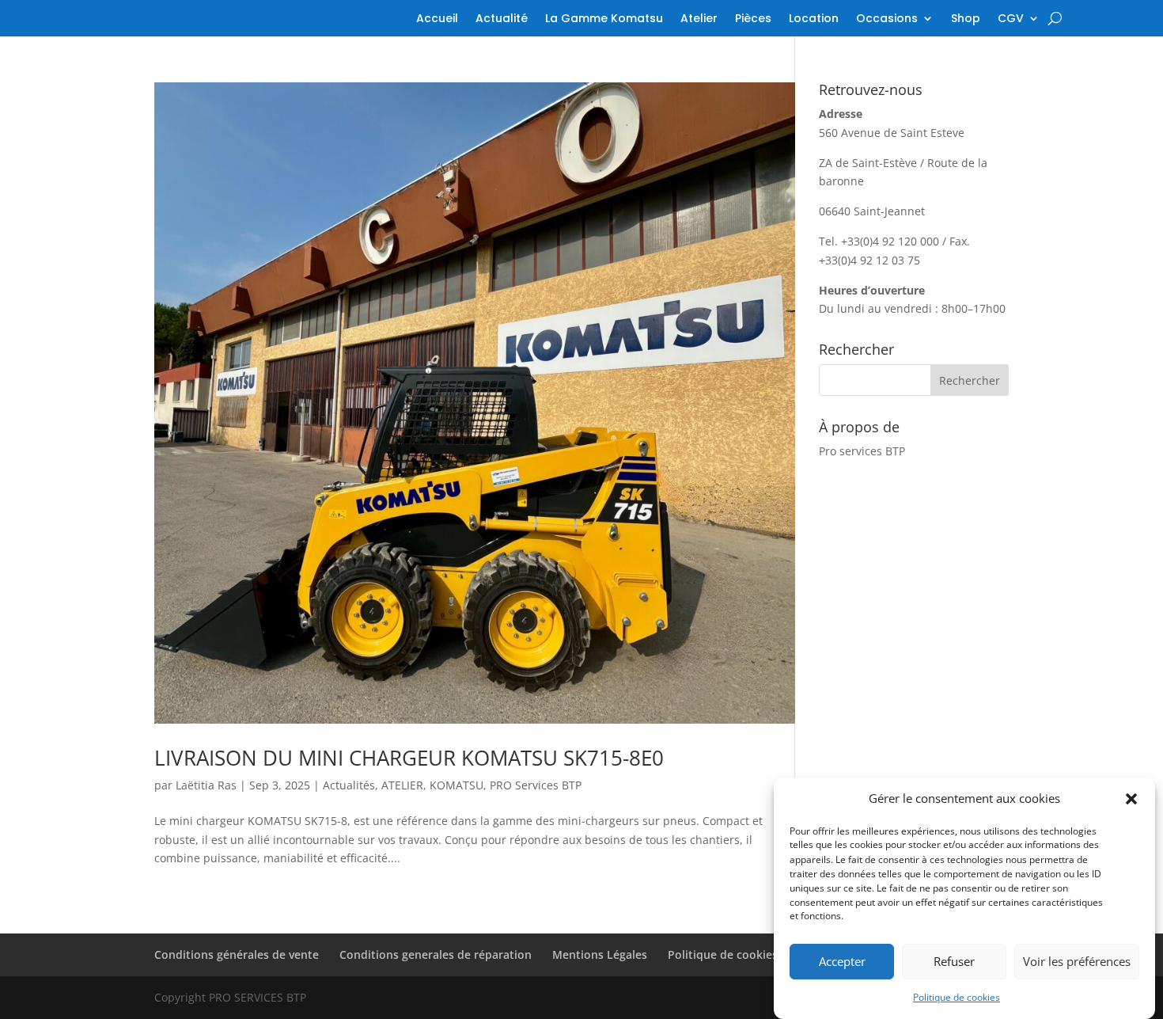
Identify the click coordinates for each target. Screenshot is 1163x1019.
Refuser (954, 962)
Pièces (753, 19)
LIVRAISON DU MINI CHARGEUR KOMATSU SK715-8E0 (409, 757)
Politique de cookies (956, 997)
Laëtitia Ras (206, 785)
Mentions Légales (599, 954)
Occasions (887, 19)
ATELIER (402, 785)
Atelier (699, 19)
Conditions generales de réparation (435, 954)
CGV (1011, 19)
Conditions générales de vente (236, 954)
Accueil (437, 19)
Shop (965, 19)
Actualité (501, 19)
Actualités (349, 785)
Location (814, 19)
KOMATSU (456, 785)
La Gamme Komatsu (604, 19)
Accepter (842, 962)
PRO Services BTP (536, 785)
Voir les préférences (1077, 962)
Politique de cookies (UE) (734, 954)
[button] (1131, 799)
